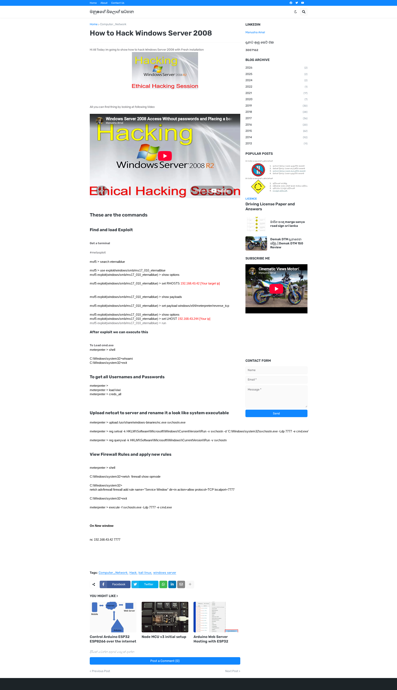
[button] (295, 11)
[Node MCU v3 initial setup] (165, 617)
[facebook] (291, 3)
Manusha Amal (255, 32)
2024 (276, 80)
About (104, 2)
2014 (276, 137)
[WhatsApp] (163, 584)
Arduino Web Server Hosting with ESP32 (211, 639)
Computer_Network (113, 24)
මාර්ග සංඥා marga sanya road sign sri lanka (287, 224)
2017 (276, 118)
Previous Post (101, 671)
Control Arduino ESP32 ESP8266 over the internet (113, 639)
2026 (276, 67)
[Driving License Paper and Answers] (276, 177)
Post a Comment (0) (164, 661)
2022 (276, 86)
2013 (276, 143)
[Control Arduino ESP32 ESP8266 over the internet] (113, 617)
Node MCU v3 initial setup (164, 637)
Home (93, 2)
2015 (276, 131)
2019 (276, 105)
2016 (276, 124)
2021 (276, 93)
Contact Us (117, 2)
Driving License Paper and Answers (270, 207)
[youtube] (302, 3)
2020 (276, 99)
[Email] (181, 584)
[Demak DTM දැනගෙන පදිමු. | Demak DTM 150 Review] (256, 243)
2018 (276, 112)
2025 (276, 74)
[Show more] (190, 584)
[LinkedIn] (172, 584)
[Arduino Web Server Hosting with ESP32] (217, 617)
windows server (164, 573)
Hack (133, 573)
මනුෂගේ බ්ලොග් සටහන (112, 11)
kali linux (145, 573)
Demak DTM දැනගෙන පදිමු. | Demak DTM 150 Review (286, 243)
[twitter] (296, 3)
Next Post (231, 671)
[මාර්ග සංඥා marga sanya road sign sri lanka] (256, 224)
